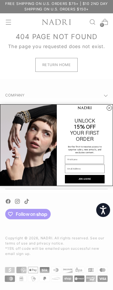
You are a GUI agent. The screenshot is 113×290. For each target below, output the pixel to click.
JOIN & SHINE (85, 179)
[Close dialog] (109, 108)
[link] (85, 108)
